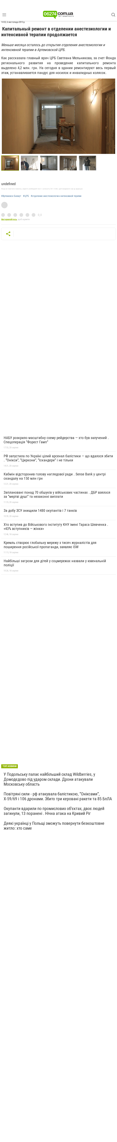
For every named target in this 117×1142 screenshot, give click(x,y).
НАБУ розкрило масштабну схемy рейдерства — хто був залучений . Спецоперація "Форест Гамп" (56, 440)
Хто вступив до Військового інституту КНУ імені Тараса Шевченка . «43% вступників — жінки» (56, 526)
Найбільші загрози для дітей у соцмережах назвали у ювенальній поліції (55, 563)
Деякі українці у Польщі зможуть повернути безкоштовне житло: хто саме (54, 826)
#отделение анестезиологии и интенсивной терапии (56, 196)
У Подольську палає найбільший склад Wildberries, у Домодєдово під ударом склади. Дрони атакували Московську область (49, 779)
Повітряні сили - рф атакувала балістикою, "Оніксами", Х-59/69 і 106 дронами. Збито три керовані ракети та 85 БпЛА (58, 796)
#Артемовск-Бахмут (11, 196)
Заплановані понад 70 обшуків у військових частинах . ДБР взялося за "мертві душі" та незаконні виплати (57, 494)
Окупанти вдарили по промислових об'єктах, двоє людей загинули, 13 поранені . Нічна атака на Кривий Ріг (54, 811)
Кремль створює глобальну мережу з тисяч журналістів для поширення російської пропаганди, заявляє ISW (50, 545)
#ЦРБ (26, 196)
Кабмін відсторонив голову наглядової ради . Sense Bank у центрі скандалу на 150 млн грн (55, 476)
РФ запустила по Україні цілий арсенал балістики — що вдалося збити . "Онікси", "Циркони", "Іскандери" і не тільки (58, 458)
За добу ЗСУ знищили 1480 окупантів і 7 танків (40, 510)
